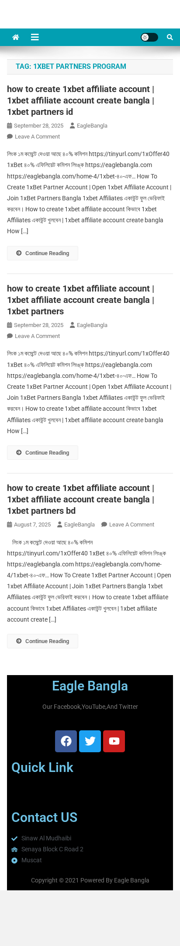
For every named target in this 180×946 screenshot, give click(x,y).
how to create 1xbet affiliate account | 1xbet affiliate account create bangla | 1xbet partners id (80, 100)
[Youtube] (114, 741)
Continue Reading (47, 253)
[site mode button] (149, 37)
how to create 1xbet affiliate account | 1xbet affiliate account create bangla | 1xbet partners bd (80, 499)
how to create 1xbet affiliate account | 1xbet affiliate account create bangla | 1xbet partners (80, 300)
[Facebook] (66, 741)
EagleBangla (92, 125)
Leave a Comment (37, 136)
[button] (90, 792)
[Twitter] (90, 741)
